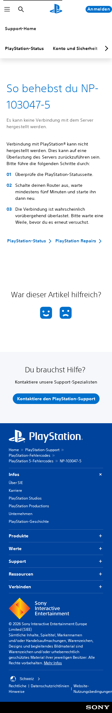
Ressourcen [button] (21, 574)
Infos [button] (14, 474)
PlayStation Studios (25, 498)
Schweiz (27, 679)
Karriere (15, 490)
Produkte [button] (18, 536)
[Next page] (105, 48)
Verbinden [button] (20, 587)
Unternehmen (20, 513)
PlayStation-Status (24, 48)
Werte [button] (15, 548)
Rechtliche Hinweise (17, 688)
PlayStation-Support (42, 449)
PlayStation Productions (29, 506)
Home (14, 449)
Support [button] (17, 561)
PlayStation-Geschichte (29, 521)
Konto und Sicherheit (75, 48)
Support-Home (20, 28)
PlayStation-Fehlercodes (29, 455)
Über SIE (16, 482)
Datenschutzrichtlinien (50, 685)
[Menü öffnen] (7, 9)
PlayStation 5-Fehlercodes (31, 461)
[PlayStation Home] (56, 9)
